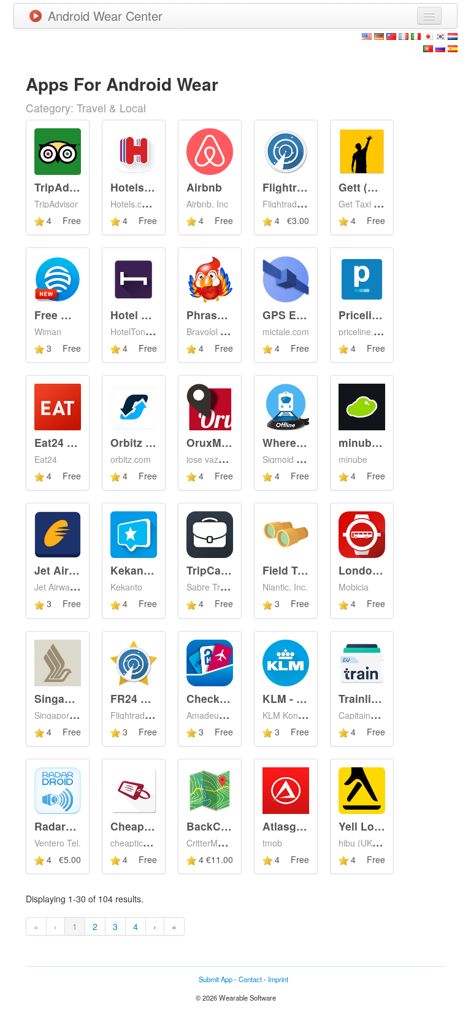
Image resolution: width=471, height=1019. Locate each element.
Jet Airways (65, 570)
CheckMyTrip (220, 698)
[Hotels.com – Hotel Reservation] (133, 150)
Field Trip (287, 570)
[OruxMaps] (209, 406)
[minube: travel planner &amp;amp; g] (362, 406)
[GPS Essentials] (285, 278)
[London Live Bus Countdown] (362, 533)
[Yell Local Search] (362, 789)
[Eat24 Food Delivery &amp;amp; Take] (57, 406)
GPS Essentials (302, 314)
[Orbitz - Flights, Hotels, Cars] (133, 406)
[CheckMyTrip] (209, 661)
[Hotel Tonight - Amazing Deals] (133, 278)
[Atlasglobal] (285, 789)
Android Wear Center (105, 16)
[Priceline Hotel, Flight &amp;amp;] (362, 278)
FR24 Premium (149, 698)
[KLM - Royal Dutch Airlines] (285, 661)
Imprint (278, 979)
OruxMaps (213, 442)
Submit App (215, 979)
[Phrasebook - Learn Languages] (209, 278)
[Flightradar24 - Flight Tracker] (285, 150)
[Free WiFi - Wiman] (57, 278)
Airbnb (204, 187)
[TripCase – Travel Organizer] (209, 533)
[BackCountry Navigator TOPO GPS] (209, 789)
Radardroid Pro (74, 826)
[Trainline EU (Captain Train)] (362, 661)
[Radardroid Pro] (57, 789)
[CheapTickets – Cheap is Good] (133, 789)
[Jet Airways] (57, 533)
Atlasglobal (292, 826)
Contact (250, 979)
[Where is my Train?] (285, 406)
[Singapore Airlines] (57, 661)
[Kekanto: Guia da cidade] (133, 533)
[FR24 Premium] (133, 661)
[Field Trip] (285, 533)
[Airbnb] (209, 150)
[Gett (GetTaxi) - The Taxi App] (362, 150)
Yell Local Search (384, 826)
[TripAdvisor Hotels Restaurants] (57, 150)
